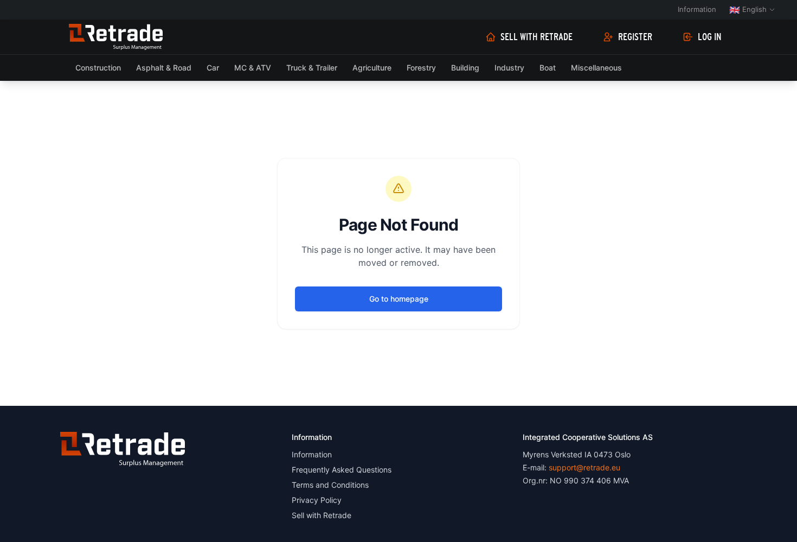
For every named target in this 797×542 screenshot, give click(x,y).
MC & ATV (252, 67)
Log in (710, 36)
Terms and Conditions (330, 484)
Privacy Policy (317, 500)
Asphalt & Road (163, 67)
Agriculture (371, 67)
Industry (509, 67)
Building (465, 67)
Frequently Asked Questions (341, 469)
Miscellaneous (596, 67)
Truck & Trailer (311, 67)
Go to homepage (398, 298)
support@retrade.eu (584, 467)
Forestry (421, 67)
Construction (98, 67)
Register (635, 36)
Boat (547, 67)
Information (697, 9)
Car (213, 67)
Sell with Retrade (536, 36)
